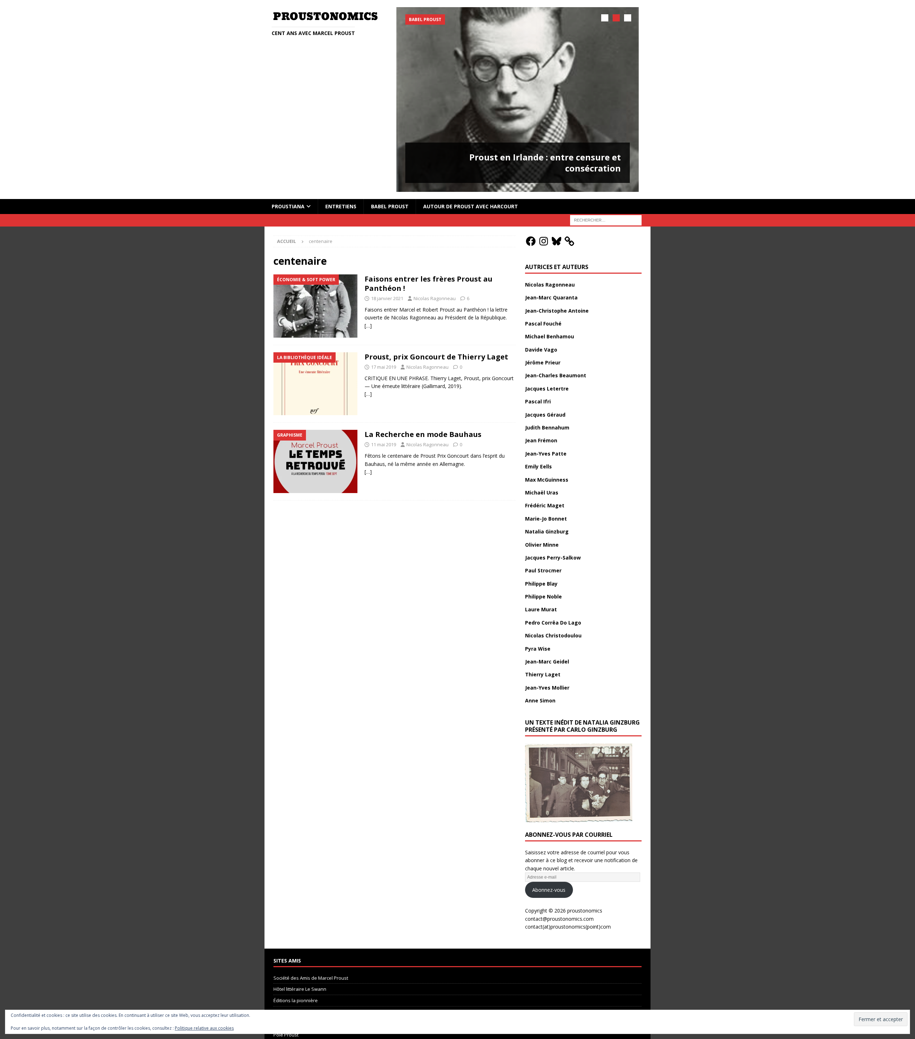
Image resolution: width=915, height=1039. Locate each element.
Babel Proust (390, 206)
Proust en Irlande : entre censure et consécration (545, 162)
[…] (368, 325)
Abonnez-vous (548, 889)
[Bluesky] (556, 241)
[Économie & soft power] (315, 306)
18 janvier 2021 (387, 298)
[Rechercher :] (606, 219)
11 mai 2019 (383, 444)
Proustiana (288, 206)
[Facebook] (530, 241)
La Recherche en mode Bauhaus (423, 434)
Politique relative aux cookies (204, 1028)
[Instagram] (543, 241)
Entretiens (340, 206)
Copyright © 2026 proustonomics (563, 910)
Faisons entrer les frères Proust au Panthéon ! (429, 283)
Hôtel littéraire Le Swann (299, 989)
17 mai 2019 (383, 367)
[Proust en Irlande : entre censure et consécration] (517, 99)
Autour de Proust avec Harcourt (470, 206)
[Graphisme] (315, 461)
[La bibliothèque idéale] (315, 384)
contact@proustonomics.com (559, 918)
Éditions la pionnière (295, 1000)
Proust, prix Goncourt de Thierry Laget (436, 357)
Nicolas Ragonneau (435, 298)
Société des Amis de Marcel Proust (310, 978)
